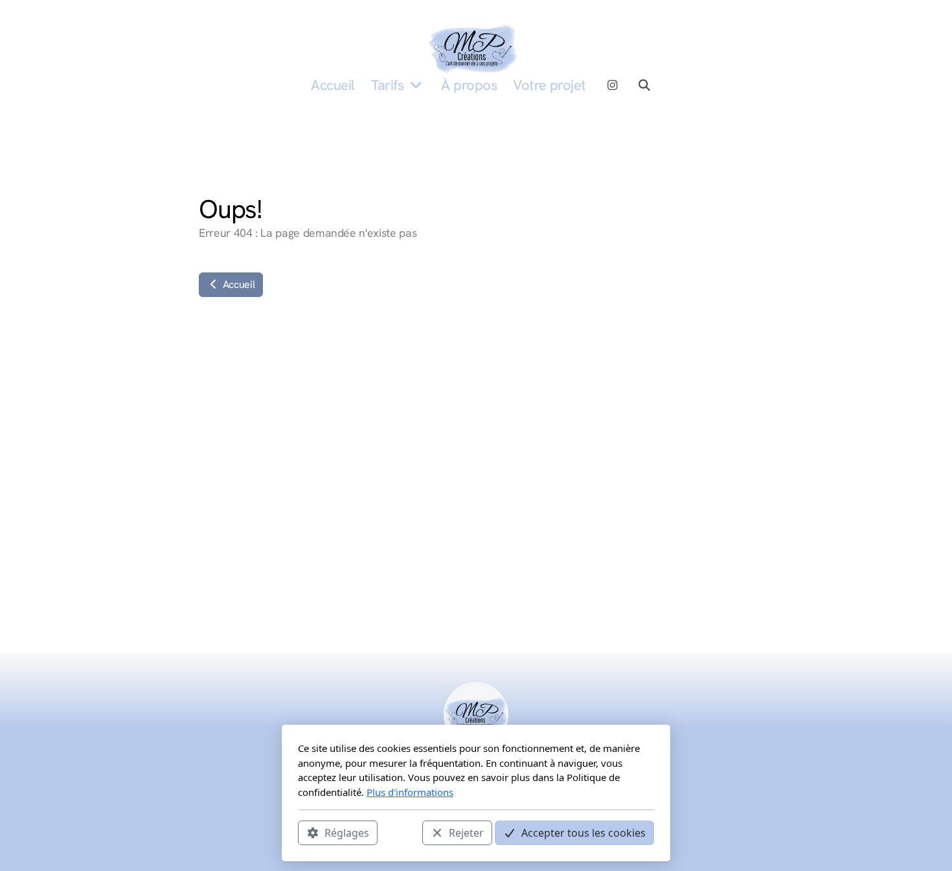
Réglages (346, 833)
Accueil (237, 284)
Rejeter (466, 833)
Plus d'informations (410, 792)
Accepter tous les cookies (583, 833)
